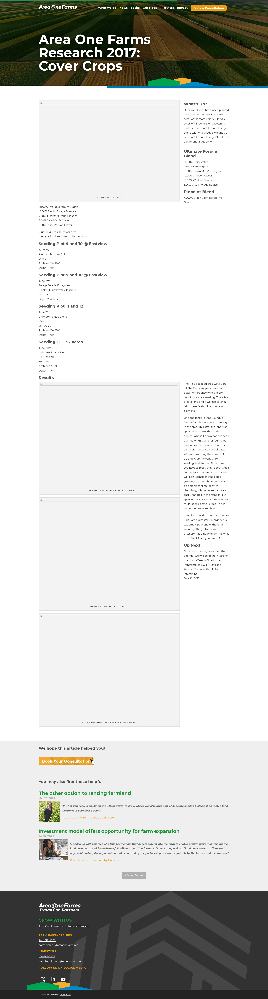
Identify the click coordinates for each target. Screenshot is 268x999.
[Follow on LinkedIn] (53, 979)
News (123, 8)
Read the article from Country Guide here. (88, 817)
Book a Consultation (208, 8)
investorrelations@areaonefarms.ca (61, 961)
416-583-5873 (47, 956)
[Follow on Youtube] (63, 979)
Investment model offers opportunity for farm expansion (109, 831)
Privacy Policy (65, 995)
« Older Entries (134, 875)
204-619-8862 (47, 940)
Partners (167, 8)
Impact (182, 8)
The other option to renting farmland (85, 793)
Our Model (150, 8)
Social (135, 8)
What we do (107, 8)
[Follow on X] (43, 979)
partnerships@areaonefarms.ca (58, 945)
